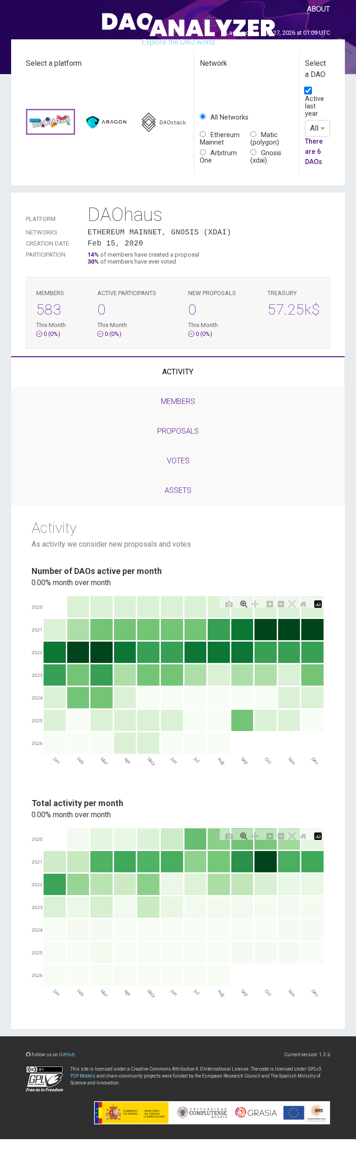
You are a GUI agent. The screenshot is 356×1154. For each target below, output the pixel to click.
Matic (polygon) (264, 138)
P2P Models (82, 1075)
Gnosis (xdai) (265, 156)
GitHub (67, 1054)
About (318, 9)
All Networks (229, 117)
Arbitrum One (218, 156)
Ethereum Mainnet (220, 138)
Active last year (314, 106)
